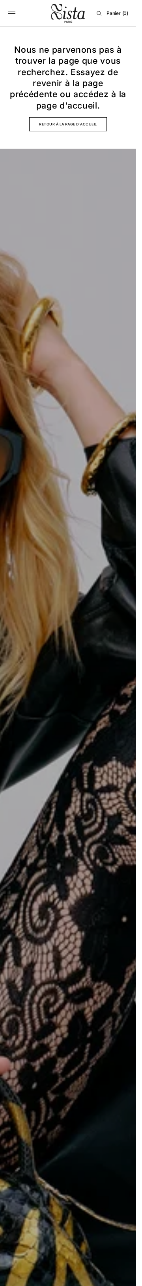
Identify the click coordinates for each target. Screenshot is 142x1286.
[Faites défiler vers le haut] (124, 1274)
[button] (12, 13)
